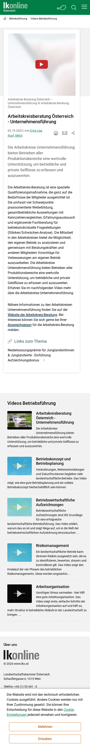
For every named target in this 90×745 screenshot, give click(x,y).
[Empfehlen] (64, 133)
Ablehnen (45, 727)
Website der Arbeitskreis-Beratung (32, 315)
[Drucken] (55, 133)
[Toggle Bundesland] (61, 7)
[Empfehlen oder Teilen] (73, 133)
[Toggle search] (73, 7)
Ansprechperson (20, 325)
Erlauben (45, 739)
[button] (84, 7)
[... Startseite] (15, 7)
